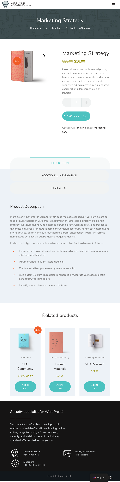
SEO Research (94, 364)
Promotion (99, 357)
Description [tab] (60, 163)
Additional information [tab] (59, 175)
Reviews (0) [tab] (59, 188)
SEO (64, 131)
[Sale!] (25, 343)
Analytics (55, 357)
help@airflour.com (85, 451)
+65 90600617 (31, 451)
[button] (44, 55)
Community (25, 357)
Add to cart (74, 115)
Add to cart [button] (25, 386)
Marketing (80, 128)
